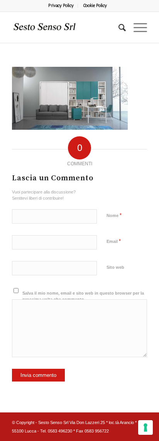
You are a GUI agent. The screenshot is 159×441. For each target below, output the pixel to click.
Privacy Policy (61, 5)
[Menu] (136, 27)
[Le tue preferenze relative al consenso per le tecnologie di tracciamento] (145, 427)
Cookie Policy (95, 5)
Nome (114, 215)
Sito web (115, 267)
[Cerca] (118, 27)
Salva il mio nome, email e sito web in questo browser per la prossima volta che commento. (83, 296)
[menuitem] (61, 6)
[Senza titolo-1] (66, 27)
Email (114, 241)
